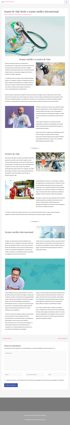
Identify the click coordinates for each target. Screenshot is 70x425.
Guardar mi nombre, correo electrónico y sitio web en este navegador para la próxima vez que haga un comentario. (35, 380)
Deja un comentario (9, 14)
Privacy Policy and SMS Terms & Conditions (35, 415)
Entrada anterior (7, 338)
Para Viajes (18, 14)
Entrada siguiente (63, 338)
